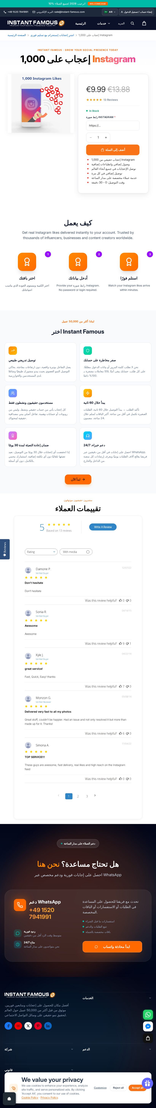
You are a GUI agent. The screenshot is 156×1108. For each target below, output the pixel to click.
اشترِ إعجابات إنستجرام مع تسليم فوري (52, 35)
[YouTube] (18, 1026)
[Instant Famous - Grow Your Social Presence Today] (36, 23)
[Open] (9, 1098)
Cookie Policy (29, 1097)
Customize (100, 1087)
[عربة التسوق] (148, 1038)
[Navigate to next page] (96, 795)
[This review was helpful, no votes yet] (120, 600)
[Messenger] (148, 1026)
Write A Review (103, 527)
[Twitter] (28, 1026)
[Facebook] (8, 1026)
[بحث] (132, 23)
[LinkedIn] (48, 1026)
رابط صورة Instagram (100, 117)
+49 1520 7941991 (41, 913)
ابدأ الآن (75, 479)
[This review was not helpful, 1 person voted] (127, 643)
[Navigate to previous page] (59, 795)
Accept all (137, 1087)
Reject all (118, 1087)
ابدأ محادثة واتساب (116, 947)
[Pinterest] (38, 1026)
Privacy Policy (49, 1097)
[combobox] (41, 551)
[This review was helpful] (120, 643)
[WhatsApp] (148, 1015)
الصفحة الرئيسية (17, 35)
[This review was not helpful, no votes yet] (127, 600)
